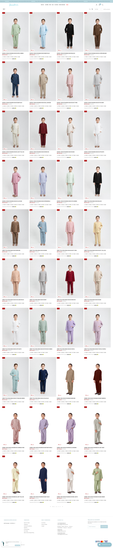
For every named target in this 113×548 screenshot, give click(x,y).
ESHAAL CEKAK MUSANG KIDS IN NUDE (65, 151)
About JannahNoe (45, 520)
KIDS (53, 4)
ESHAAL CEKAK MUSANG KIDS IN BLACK (66, 53)
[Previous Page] (50, 506)
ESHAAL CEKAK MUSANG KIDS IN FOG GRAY (94, 102)
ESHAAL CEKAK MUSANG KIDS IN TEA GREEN (67, 201)
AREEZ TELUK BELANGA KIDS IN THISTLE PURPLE (95, 349)
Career (42, 526)
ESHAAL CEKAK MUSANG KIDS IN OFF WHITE (94, 151)
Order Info (26, 520)
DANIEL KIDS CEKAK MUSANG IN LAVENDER (66, 447)
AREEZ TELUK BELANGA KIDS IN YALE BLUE (39, 398)
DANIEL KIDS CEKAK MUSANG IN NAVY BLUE (39, 496)
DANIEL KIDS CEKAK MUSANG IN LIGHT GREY (94, 447)
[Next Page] (63, 506)
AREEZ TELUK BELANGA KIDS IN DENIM (38, 250)
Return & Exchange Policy (29, 532)
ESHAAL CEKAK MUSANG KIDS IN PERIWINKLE (40, 201)
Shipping (26, 524)
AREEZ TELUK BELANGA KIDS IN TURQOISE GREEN (13, 398)
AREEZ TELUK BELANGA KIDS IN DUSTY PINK (67, 250)
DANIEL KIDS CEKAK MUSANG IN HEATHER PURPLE (41, 447)
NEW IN (42, 4)
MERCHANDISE (62, 4)
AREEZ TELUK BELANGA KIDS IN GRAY (38, 299)
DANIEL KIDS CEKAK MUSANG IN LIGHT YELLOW (13, 496)
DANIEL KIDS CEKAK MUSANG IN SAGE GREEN (94, 496)
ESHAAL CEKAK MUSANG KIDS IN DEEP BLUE (12, 102)
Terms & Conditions (28, 526)
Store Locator (44, 524)
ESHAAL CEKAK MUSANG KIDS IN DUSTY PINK (67, 102)
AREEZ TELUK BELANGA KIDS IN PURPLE (66, 349)
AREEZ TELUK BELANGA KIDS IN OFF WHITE (11, 349)
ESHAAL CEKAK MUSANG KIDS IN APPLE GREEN (12, 53)
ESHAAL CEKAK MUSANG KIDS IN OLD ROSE (12, 201)
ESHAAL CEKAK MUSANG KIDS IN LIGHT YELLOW (13, 151)
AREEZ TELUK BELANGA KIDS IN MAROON (66, 299)
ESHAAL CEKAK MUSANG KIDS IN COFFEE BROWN (95, 53)
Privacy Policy (26, 529)
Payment (25, 527)
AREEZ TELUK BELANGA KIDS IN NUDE (92, 299)
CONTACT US (60, 520)
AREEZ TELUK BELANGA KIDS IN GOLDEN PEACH (13, 299)
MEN (50, 4)
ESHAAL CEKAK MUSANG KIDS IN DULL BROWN (40, 102)
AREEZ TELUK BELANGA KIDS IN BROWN (11, 250)
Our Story (43, 522)
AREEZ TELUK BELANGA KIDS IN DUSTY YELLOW (95, 250)
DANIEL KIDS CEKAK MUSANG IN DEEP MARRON (95, 398)
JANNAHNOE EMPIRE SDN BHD (10, 520)
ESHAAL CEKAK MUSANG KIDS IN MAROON (39, 151)
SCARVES (56, 4)
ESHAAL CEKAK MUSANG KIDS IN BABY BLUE (40, 53)
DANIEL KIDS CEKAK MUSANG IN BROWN (66, 398)
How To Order (27, 522)
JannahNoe (13, 544)
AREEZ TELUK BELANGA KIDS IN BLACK (93, 201)
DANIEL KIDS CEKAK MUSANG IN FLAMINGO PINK (13, 447)
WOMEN (46, 4)
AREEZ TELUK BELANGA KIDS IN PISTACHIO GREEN (41, 349)
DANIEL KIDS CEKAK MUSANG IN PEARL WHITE (67, 496)
